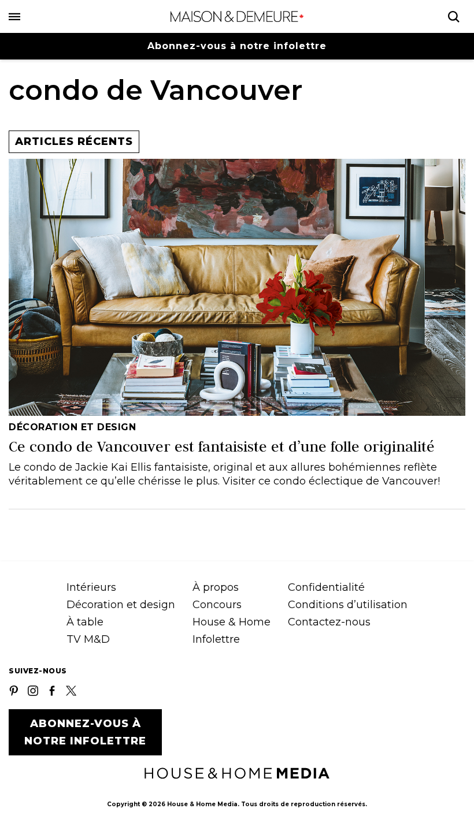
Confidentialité (326, 587)
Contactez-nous (329, 622)
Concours (217, 604)
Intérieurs (91, 587)
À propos (215, 587)
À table (84, 622)
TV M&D (88, 639)
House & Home (231, 622)
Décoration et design (120, 604)
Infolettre (216, 639)
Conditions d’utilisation (348, 604)
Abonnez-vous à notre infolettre (237, 45)
